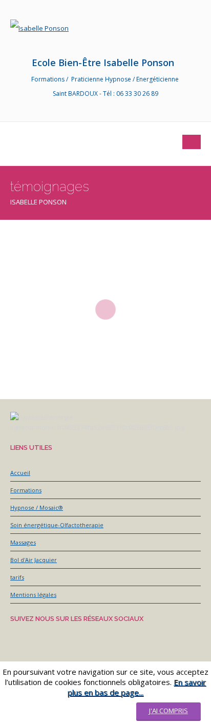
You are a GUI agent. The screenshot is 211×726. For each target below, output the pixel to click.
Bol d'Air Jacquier (33, 560)
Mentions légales (33, 594)
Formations (25, 490)
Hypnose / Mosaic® (36, 507)
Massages (23, 542)
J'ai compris (168, 710)
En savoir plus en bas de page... (137, 687)
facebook (23, 112)
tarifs (17, 577)
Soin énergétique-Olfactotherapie (56, 525)
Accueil (20, 472)
